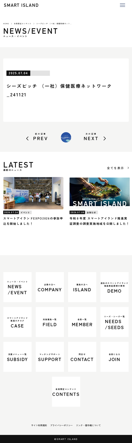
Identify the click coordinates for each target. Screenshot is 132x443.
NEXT (91, 136)
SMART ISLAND (21, 5)
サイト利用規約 (39, 425)
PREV (40, 136)
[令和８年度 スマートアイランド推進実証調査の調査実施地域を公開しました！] (100, 193)
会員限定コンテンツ (22, 23)
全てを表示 (115, 168)
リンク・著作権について (88, 425)
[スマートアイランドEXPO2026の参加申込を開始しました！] (33, 193)
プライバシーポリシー (61, 425)
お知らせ (91, 212)
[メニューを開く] (122, 5)
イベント (25, 212)
